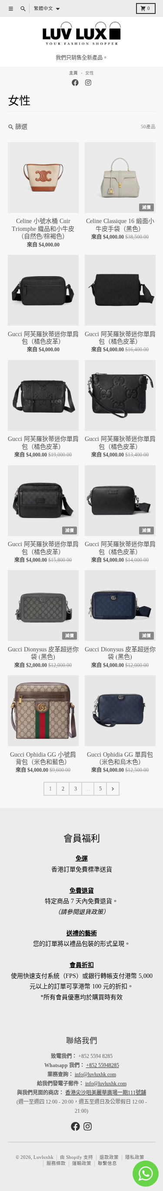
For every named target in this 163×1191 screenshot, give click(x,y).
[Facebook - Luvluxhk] (75, 83)
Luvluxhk (43, 1157)
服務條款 (56, 1163)
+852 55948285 (102, 1065)
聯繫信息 (107, 1163)
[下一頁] (112, 789)
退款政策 (109, 1157)
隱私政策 (134, 1157)
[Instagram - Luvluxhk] (88, 83)
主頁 (73, 72)
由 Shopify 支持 (76, 1157)
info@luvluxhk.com (95, 1074)
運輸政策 (81, 1163)
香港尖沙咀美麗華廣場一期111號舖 (105, 1093)
